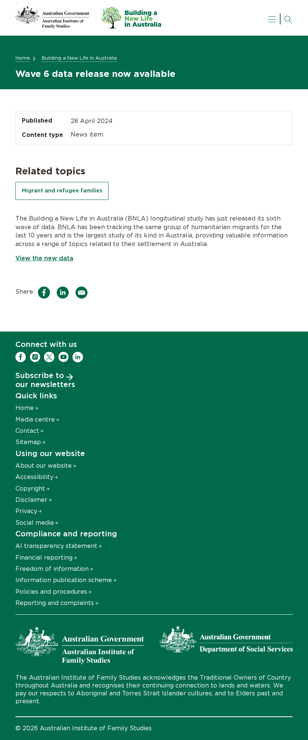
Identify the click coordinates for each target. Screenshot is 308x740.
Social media (34, 523)
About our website (43, 466)
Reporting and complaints (54, 603)
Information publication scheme (63, 580)
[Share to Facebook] (46, 293)
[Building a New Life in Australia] (88, 27)
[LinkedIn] (77, 357)
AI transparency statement (56, 546)
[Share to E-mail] (83, 293)
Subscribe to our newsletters (45, 380)
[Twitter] (49, 357)
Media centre (35, 420)
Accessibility (34, 477)
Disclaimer (31, 500)
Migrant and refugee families (62, 191)
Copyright (30, 489)
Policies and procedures (51, 592)
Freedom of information (52, 569)
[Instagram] (35, 357)
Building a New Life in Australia (79, 58)
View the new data (44, 258)
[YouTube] (63, 357)
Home (22, 58)
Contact (27, 431)
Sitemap (28, 442)
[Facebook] (20, 357)
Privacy (26, 511)
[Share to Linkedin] (65, 293)
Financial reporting (43, 558)
